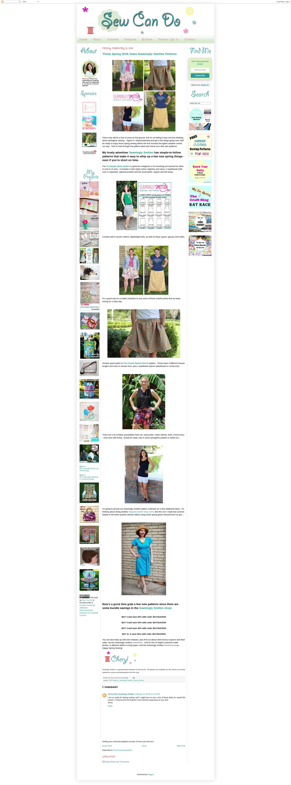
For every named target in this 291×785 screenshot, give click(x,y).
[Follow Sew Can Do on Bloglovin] (200, 86)
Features (130, 39)
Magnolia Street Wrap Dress (141, 512)
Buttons (147, 39)
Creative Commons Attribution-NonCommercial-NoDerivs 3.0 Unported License (89, 610)
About (97, 39)
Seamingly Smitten (141, 152)
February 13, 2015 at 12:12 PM (147, 694)
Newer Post (107, 746)
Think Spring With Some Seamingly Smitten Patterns (139, 54)
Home (83, 39)
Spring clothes (139, 680)
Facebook (169, 645)
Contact (190, 39)
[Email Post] (133, 678)
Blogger (150, 774)
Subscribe (200, 75)
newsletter (137, 642)
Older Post (181, 746)
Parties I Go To (168, 39)
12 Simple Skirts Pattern (118, 166)
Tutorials (113, 39)
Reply (110, 706)
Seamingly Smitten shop (155, 608)
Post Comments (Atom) (122, 750)
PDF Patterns (114, 680)
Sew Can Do (87, 600)
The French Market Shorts (136, 363)
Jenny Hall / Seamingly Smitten (121, 694)
